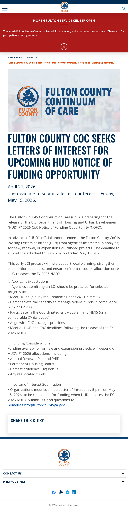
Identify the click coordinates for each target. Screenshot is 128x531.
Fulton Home (15, 57)
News (30, 57)
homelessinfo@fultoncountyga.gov (36, 405)
